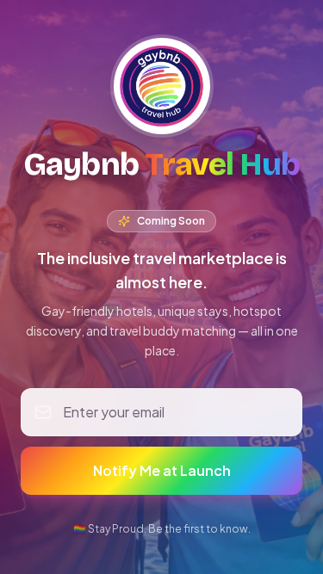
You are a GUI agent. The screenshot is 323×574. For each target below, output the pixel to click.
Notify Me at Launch (162, 470)
